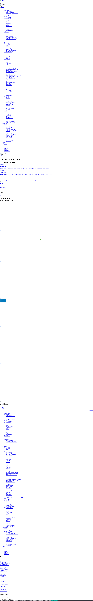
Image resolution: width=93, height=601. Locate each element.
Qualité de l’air (8, 97)
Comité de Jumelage (9, 17)
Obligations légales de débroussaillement (12, 79)
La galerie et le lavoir (9, 136)
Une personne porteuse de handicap (9, 549)
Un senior (5, 144)
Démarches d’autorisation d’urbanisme (12, 69)
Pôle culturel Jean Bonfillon (8, 127)
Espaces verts (8, 58)
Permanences (6, 31)
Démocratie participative (7, 417)
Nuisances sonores (8, 84)
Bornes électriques (8, 90)
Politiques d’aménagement (10, 67)
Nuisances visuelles (9, 85)
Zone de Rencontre (9, 496)
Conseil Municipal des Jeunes (10, 15)
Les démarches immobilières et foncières (12, 68)
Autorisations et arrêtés (9, 30)
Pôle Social (7, 21)
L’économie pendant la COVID (11, 122)
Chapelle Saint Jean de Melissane (11, 134)
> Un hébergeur (2, 586)
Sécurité (5, 483)
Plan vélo (7, 92)
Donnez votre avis (3, 187)
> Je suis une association (3, 591)
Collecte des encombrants (10, 108)
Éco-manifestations (9, 100)
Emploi (5, 516)
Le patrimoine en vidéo (9, 139)
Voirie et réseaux (8, 56)
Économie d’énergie (9, 101)
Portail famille (8, 450)
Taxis (6, 89)
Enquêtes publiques (7, 34)
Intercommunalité (6, 35)
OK (51, 600)
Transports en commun (9, 87)
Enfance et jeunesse (7, 43)
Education (7, 46)
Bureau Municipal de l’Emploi (10, 113)
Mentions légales (4, 407)
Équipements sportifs (9, 95)
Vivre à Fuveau (4, 42)
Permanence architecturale (10, 72)
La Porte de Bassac (9, 138)
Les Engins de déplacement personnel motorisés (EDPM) (14, 93)
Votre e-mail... (2, 195)
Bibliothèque (8, 128)
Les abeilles (7, 509)
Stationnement (8, 88)
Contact (3, 408)
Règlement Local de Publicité (10, 121)
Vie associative (6, 47)
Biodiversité (7, 503)
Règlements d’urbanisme (9, 470)
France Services (8, 65)
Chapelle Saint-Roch (9, 132)
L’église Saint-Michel (9, 133)
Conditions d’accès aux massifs (10, 78)
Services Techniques (9, 26)
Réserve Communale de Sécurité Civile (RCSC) (13, 75)
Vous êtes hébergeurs (9, 126)
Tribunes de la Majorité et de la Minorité (12, 13)
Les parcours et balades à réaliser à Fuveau (12, 529)
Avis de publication (9, 437)
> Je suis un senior (3, 579)
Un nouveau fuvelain (7, 151)
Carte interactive (6, 41)
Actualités (3, 142)
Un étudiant (5, 149)
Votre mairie (4, 8)
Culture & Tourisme (5, 123)
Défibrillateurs (8, 463)
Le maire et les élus (9, 11)
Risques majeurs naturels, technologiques (12, 74)
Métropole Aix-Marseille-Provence (11, 37)
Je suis (3, 143)
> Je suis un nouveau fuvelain (4, 592)
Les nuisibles (8, 105)
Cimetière (5, 111)
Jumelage (5, 16)
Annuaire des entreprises (9, 118)
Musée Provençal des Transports (11, 140)
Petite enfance (8, 44)
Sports (7, 24)
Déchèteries (7, 107)
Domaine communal (9, 54)
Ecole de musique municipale (10, 129)
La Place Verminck (9, 137)
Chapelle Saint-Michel (9, 135)
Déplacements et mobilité (8, 86)
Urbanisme (7, 25)
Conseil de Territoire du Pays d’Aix (11, 38)
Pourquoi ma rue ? (8, 141)
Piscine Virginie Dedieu (9, 36)
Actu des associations (9, 48)
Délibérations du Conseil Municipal (11, 71)
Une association (6, 150)
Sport (5, 94)
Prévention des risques (7, 73)
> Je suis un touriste (3, 587)
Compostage (8, 109)
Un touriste (5, 147)
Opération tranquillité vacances (10, 82)
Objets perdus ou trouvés (9, 81)
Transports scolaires (9, 91)
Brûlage (7, 110)
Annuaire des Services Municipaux (9, 444)
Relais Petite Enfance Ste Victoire (11, 39)
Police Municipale (8, 23)
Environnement (6, 96)
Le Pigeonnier (8, 542)
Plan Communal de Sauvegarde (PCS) (12, 76)
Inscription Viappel (9, 77)
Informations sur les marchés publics (11, 33)
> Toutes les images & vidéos (4, 202)
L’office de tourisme (9, 125)
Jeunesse (7, 45)
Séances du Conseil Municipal (10, 12)
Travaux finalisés (8, 457)
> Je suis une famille (3, 581)
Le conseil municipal (7, 10)
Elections (7, 29)
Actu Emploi (8, 117)
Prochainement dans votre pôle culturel (12, 130)
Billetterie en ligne (8, 131)
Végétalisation (8, 98)
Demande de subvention (9, 51)
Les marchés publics (7, 32)
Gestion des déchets (7, 106)
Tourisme (5, 124)
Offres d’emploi (8, 116)
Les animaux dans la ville (8, 103)
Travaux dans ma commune (8, 52)
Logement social (8, 63)
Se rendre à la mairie (7, 9)
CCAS (7, 62)
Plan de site (91, 410)
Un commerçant (6, 146)
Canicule (7, 60)
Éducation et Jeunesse (9, 424)
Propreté (7, 57)
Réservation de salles (9, 49)
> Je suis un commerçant (4, 584)
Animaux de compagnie (9, 104)
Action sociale (6, 61)
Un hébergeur (6, 148)
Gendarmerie (8, 83)
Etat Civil (7, 27)
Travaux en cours (8, 55)
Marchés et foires (8, 119)
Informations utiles (8, 114)
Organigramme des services (10, 19)
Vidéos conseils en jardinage (10, 102)
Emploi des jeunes (8, 115)
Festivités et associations (9, 22)
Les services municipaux (7, 18)
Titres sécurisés (8, 28)
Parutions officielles (9, 70)
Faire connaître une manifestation (11, 50)
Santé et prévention (7, 59)
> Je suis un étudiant (3, 589)
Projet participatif (8, 14)
